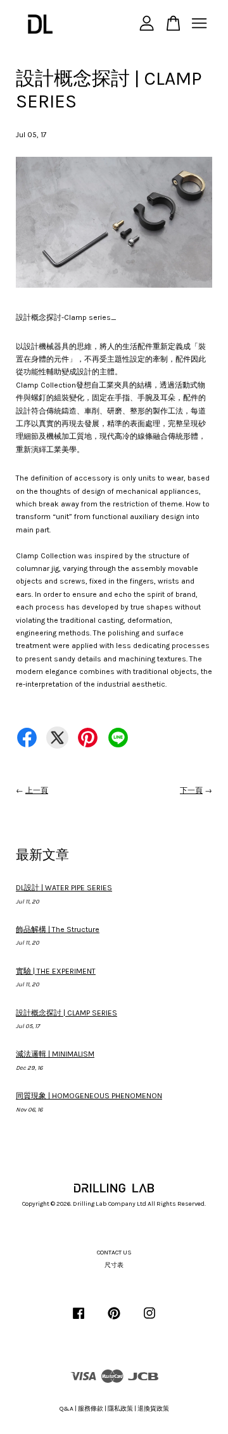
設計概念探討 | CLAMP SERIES (66, 1012)
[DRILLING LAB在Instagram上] (149, 1320)
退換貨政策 (153, 1409)
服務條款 (90, 1409)
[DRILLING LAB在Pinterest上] (114, 1320)
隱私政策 (120, 1409)
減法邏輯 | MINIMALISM (55, 1054)
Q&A (66, 1409)
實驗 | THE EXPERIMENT (56, 971)
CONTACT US (114, 1252)
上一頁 (36, 790)
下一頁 (191, 790)
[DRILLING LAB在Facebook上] (78, 1320)
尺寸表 (114, 1265)
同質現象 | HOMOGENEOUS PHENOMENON (89, 1095)
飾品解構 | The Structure (57, 929)
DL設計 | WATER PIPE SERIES (64, 887)
